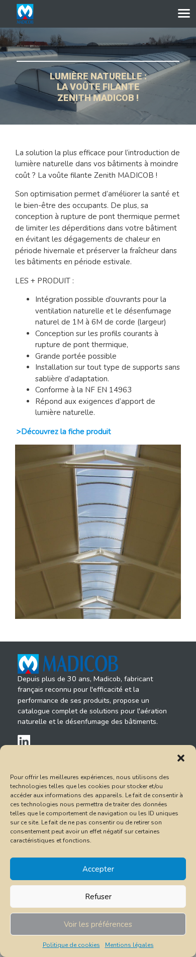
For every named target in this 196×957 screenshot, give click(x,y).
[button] (181, 758)
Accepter (98, 869)
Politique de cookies (71, 945)
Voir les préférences (98, 924)
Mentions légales (129, 945)
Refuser (98, 897)
